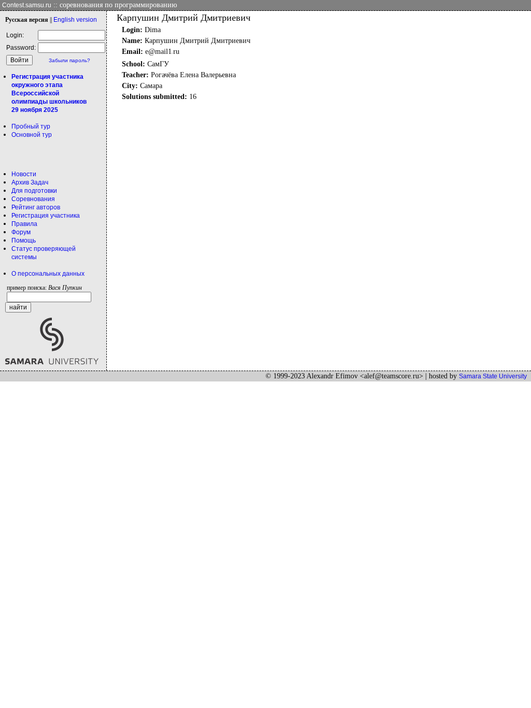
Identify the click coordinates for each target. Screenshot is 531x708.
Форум (21, 232)
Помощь (23, 240)
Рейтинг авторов (35, 207)
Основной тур (31, 134)
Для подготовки (34, 190)
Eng (75, 19)
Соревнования (33, 199)
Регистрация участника (45, 215)
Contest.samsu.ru (26, 5)
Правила (24, 224)
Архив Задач (29, 182)
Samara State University (493, 376)
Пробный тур (30, 126)
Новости (23, 174)
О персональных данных (48, 273)
